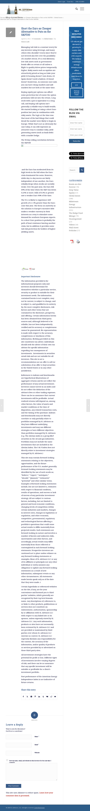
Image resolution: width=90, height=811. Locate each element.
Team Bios (70, 1)
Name (37, 736)
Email (37, 744)
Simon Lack (25, 42)
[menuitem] (75, 9)
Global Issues (48, 39)
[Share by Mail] (55, 696)
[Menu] (81, 9)
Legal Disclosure (39, 808)
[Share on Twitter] (27, 696)
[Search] (75, 9)
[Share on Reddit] (51, 696)
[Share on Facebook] (23, 696)
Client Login (61, 1)
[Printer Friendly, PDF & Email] (28, 267)
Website (37, 752)
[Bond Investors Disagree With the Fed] (2, 405)
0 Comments (36, 39)
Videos (72, 225)
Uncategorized (75, 219)
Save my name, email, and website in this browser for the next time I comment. (30, 761)
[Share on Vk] (47, 696)
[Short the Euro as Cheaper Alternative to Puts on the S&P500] (10, 32)
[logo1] (19, 9)
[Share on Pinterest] (35, 696)
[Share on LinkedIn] (39, 696)
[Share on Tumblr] (43, 696)
